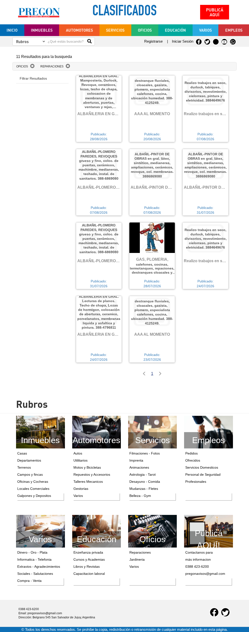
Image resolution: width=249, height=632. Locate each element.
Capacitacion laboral (89, 574)
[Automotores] (96, 432)
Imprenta (136, 460)
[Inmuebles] (40, 432)
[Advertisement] (42, 111)
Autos (77, 453)
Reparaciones (51, 66)
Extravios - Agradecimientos (38, 566)
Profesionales (195, 481)
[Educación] (96, 531)
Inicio (12, 30)
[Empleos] (208, 432)
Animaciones (139, 467)
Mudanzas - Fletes (143, 489)
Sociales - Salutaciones (35, 574)
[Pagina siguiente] (161, 374)
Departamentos (29, 460)
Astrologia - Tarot (142, 474)
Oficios (22, 66)
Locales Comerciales (33, 489)
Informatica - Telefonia (34, 559)
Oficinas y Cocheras (32, 481)
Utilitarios (80, 460)
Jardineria (137, 559)
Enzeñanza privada (88, 552)
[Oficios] (152, 531)
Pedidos (191, 453)
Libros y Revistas (86, 566)
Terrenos (24, 467)
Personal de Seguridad (203, 474)
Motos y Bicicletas (87, 467)
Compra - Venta (29, 581)
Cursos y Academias (89, 559)
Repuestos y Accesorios (91, 474)
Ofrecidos (192, 460)
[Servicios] (152, 432)
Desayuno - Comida (144, 481)
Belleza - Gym (140, 496)
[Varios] (40, 531)
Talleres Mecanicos (88, 481)
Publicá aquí (214, 12)
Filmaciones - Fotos (144, 453)
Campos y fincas (30, 474)
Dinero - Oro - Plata (32, 552)
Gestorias (80, 489)
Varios (78, 496)
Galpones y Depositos (34, 496)
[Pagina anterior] (143, 374)
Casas (22, 453)
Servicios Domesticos (201, 467)
